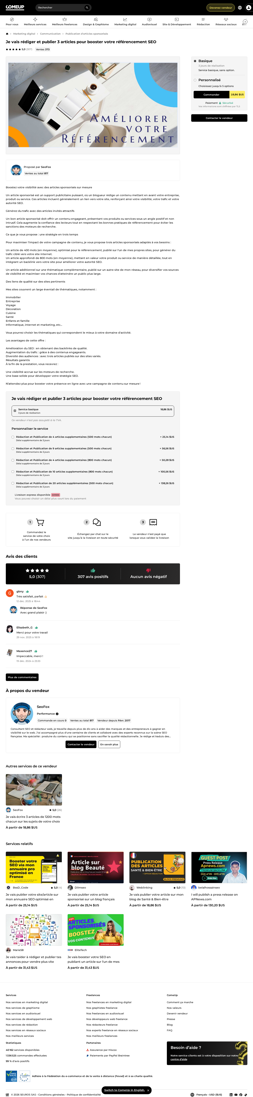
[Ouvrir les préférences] (240, 7)
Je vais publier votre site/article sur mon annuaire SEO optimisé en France (32, 899)
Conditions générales (51, 1094)
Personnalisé (210, 80)
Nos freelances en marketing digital (108, 1002)
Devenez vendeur (221, 7)
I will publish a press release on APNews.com (214, 897)
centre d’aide (179, 1059)
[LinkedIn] (231, 1094)
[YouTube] (235, 1094)
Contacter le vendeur (219, 117)
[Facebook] (240, 1094)
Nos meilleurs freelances (101, 1035)
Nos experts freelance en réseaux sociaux (112, 1030)
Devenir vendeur (177, 1013)
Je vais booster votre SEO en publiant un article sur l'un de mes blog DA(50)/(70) (93, 961)
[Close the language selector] (148, 1090)
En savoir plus (109, 744)
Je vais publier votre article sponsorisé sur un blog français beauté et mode (91, 899)
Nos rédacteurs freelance (102, 1024)
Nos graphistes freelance (101, 1007)
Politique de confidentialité (84, 1094)
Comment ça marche (180, 1002)
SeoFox (46, 167)
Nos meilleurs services (20, 1035)
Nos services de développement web (29, 1018)
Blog (170, 1024)
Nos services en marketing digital (27, 1002)
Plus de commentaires (22, 677)
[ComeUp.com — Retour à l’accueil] (15, 7)
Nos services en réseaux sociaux (26, 1030)
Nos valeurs (174, 1007)
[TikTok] (245, 1094)
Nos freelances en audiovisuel (105, 1013)
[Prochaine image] (58, 867)
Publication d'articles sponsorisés (87, 33)
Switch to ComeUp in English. (124, 1090)
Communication (50, 33)
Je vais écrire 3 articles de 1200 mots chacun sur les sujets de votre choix (33, 819)
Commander (211, 94)
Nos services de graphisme (23, 1007)
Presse (171, 1018)
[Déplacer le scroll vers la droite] (245, 21)
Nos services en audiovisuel (23, 1013)
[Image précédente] (10, 867)
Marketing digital (24, 33)
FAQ (169, 1030)
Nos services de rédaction (22, 1024)
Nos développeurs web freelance (107, 1018)
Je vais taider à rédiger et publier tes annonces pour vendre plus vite (33, 959)
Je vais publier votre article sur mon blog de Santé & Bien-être (156, 897)
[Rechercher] (87, 7)
